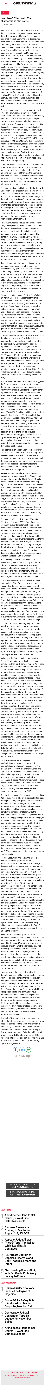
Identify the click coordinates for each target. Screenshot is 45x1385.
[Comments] (28, 1049)
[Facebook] (15, 1049)
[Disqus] (22, 1089)
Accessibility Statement (22, 1377)
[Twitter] (22, 1049)
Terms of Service (23, 1375)
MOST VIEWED (6, 1210)
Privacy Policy (35, 1375)
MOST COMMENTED (8, 1283)
